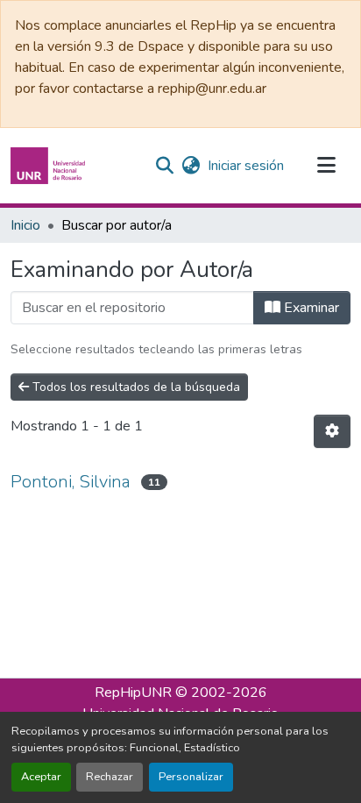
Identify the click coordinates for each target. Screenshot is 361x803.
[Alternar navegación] (325, 165)
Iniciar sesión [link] (246, 165)
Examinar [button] (309, 307)
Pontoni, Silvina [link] (71, 482)
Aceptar (41, 777)
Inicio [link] (25, 225)
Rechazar (109, 777)
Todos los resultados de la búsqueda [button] (134, 387)
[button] (50, 165)
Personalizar (191, 777)
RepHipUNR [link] (133, 692)
